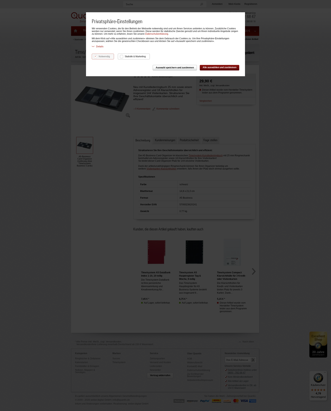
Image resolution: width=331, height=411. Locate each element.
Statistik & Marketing (135, 56)
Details (99, 46)
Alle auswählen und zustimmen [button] (219, 67)
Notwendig (104, 56)
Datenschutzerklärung (156, 34)
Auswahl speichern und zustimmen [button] (175, 67)
